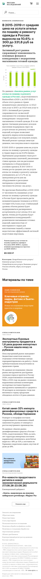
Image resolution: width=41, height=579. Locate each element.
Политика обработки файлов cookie (16, 526)
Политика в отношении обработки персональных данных (15, 530)
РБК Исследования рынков (15, 292)
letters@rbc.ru (33, 570)
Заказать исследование (11, 512)
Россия (5, 269)
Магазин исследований (14, 3)
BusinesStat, (7, 20)
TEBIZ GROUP (6, 334)
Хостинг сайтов (8, 540)
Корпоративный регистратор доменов (17, 537)
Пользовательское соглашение (14, 523)
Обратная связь (8, 515)
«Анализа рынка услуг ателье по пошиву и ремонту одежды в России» (19, 94)
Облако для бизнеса (10, 534)
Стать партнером (9, 521)
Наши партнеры (8, 518)
